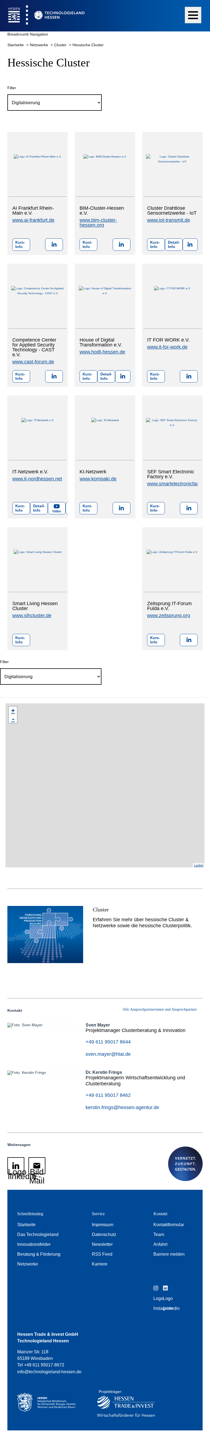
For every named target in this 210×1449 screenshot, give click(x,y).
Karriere (99, 1264)
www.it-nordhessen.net (37, 479)
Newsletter (102, 1244)
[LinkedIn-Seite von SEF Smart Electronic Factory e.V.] (189, 508)
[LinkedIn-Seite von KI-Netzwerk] (121, 508)
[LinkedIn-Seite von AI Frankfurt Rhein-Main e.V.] (54, 244)
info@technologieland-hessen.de (49, 1371)
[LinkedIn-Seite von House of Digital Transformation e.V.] (122, 376)
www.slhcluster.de (31, 615)
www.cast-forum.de (33, 362)
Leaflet (198, 865)
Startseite (16, 45)
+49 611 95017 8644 (108, 1042)
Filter (11, 88)
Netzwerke (39, 45)
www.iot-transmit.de (168, 220)
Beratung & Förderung (38, 1254)
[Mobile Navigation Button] (193, 15)
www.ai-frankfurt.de (33, 220)
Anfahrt (160, 1244)
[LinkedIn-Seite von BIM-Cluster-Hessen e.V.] (121, 244)
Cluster (61, 45)
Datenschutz (104, 1234)
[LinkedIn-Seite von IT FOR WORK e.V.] (189, 376)
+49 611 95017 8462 (108, 1095)
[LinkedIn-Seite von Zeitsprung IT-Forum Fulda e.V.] (189, 640)
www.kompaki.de (98, 479)
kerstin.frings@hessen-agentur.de (122, 1107)
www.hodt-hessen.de (102, 352)
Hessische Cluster (88, 45)
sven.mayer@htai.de (108, 1054)
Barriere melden (169, 1254)
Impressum (102, 1224)
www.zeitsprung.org (168, 615)
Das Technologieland (38, 1234)
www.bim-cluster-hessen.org (98, 222)
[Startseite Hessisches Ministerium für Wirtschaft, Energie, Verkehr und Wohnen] (49, 1405)
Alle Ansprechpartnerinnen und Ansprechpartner (159, 1009)
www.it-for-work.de (167, 347)
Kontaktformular (168, 1224)
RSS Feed (102, 1254)
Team (158, 1234)
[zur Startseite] (42, 15)
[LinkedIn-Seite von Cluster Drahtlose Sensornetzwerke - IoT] (190, 244)
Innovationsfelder (34, 1244)
